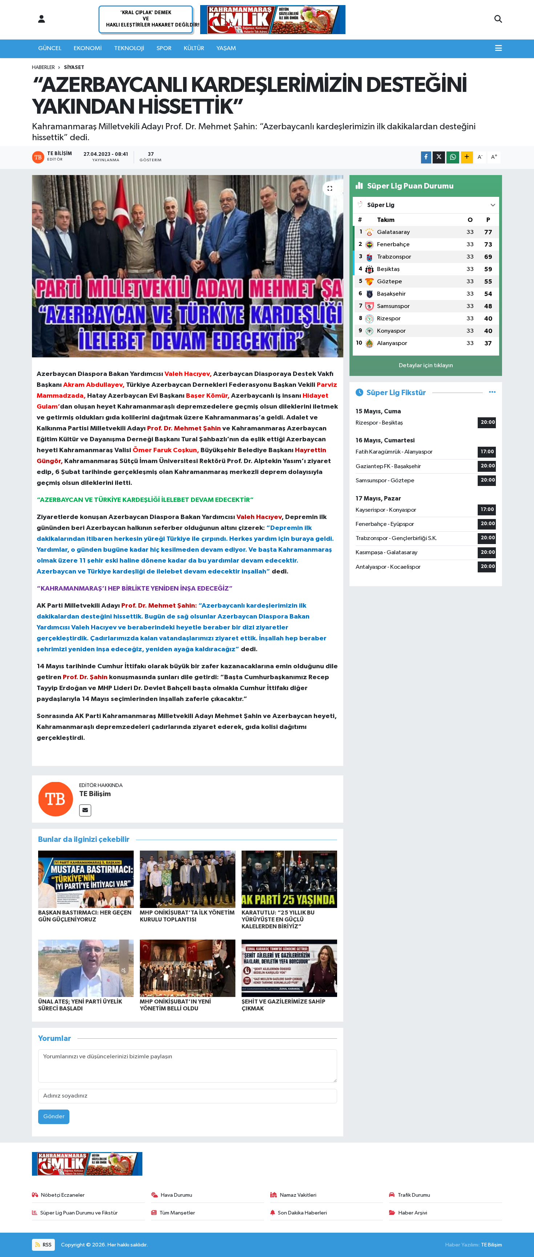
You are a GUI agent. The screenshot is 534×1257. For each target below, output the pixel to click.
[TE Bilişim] (55, 799)
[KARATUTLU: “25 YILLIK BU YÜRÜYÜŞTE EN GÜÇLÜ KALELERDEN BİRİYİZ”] (289, 879)
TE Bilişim (95, 794)
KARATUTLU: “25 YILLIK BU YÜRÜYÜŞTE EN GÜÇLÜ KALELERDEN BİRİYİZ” (278, 919)
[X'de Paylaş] (439, 157)
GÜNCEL (49, 48)
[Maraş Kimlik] (272, 19)
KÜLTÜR (194, 48)
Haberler (43, 67)
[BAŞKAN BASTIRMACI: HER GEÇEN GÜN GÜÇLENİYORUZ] (86, 879)
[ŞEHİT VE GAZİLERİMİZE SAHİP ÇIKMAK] (289, 968)
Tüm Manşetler (177, 1213)
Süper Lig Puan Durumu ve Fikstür (79, 1213)
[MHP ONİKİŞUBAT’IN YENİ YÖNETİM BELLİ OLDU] (187, 968)
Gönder (54, 1117)
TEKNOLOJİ (129, 48)
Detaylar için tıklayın (426, 365)
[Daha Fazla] (467, 157)
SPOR (164, 48)
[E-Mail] (85, 810)
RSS (47, 1245)
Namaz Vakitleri (298, 1195)
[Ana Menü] (498, 48)
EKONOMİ (88, 48)
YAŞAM (226, 48)
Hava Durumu (176, 1195)
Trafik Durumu (414, 1195)
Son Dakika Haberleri (302, 1213)
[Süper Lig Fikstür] (492, 393)
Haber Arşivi (413, 1213)
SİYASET (74, 67)
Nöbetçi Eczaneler (63, 1195)
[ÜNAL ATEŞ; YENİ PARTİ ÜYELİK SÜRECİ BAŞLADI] (86, 968)
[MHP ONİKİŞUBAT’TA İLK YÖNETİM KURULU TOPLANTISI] (187, 879)
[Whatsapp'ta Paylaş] (452, 157)
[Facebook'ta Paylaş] (426, 157)
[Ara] (498, 19)
